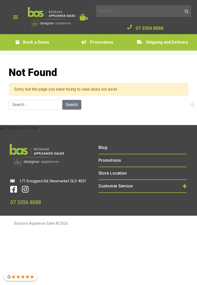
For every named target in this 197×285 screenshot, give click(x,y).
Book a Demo (36, 42)
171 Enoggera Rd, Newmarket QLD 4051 (52, 181)
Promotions (101, 42)
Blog (102, 147)
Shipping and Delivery (167, 42)
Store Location (112, 173)
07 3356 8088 (149, 28)
